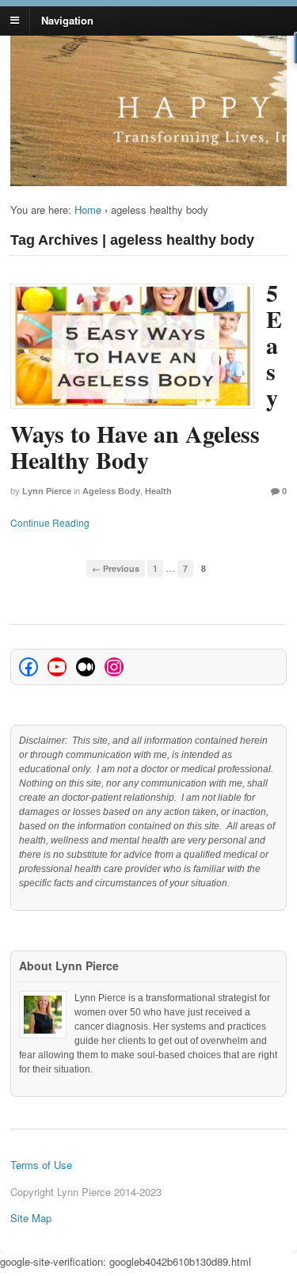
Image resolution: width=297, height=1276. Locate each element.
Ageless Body (111, 491)
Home (87, 209)
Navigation (67, 19)
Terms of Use (41, 1164)
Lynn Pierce (46, 491)
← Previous (115, 568)
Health (158, 491)
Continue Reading (49, 522)
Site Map (30, 1217)
